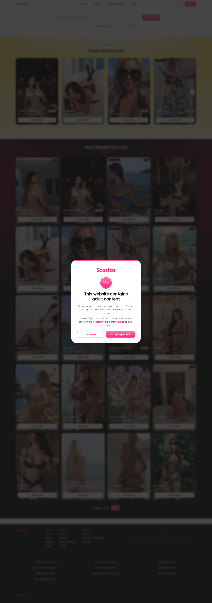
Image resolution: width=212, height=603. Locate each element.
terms (106, 313)
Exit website (90, 334)
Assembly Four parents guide (108, 321)
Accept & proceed (120, 334)
